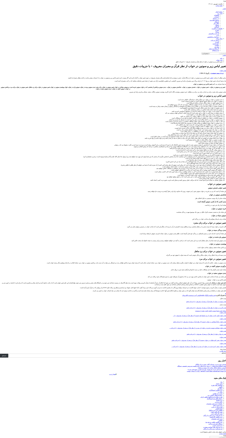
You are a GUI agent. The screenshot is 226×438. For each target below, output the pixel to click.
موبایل (217, 32)
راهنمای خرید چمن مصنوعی (214, 403)
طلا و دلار (216, 23)
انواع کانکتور (218, 408)
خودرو (217, 30)
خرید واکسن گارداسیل (215, 417)
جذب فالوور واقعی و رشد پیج (214, 422)
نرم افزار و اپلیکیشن (213, 37)
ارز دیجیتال (216, 18)
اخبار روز (219, 13)
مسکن (217, 25)
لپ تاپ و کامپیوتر (214, 33)
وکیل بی (220, 392)
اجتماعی (216, 17)
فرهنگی (216, 22)
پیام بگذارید (223, 351)
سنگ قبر (219, 388)
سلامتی (217, 45)
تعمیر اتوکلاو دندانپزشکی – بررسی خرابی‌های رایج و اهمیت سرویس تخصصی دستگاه (201, 366)
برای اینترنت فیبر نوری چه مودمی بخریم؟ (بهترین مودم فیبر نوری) (207, 369)
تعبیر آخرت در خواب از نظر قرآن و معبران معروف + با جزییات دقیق (206, 308)
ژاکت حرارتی (218, 402)
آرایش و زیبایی (215, 40)
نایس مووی (219, 383)
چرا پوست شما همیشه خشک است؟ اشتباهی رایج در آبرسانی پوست (206, 371)
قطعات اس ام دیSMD (215, 410)
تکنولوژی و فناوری (217, 28)
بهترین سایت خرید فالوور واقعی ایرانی (211, 397)
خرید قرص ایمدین (217, 425)
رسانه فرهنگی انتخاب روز (214, 395)
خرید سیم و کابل (217, 405)
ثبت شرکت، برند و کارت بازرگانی (212, 415)
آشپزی (217, 42)
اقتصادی (216, 15)
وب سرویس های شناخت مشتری (212, 427)
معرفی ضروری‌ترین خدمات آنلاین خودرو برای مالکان (210, 364)
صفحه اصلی (218, 12)
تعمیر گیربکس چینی (216, 414)
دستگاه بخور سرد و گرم (215, 424)
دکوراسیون (215, 43)
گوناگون (216, 27)
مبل (221, 382)
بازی (217, 35)
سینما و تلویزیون (214, 20)
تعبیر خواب (223, 70)
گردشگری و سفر (214, 48)
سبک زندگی (219, 38)
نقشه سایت (219, 5)
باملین (224, 8)
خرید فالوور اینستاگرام (215, 390)
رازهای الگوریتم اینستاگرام (214, 398)
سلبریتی (216, 47)
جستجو (224, 353)
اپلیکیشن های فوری (216, 385)
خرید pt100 (219, 400)
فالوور (220, 387)
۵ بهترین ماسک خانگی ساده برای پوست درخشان (212, 368)
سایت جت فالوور (217, 393)
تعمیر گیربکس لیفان (216, 412)
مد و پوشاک (215, 50)
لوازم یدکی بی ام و (217, 407)
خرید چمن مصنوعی (216, 419)
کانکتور (220, 420)
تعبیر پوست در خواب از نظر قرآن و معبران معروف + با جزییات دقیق (206, 301)
